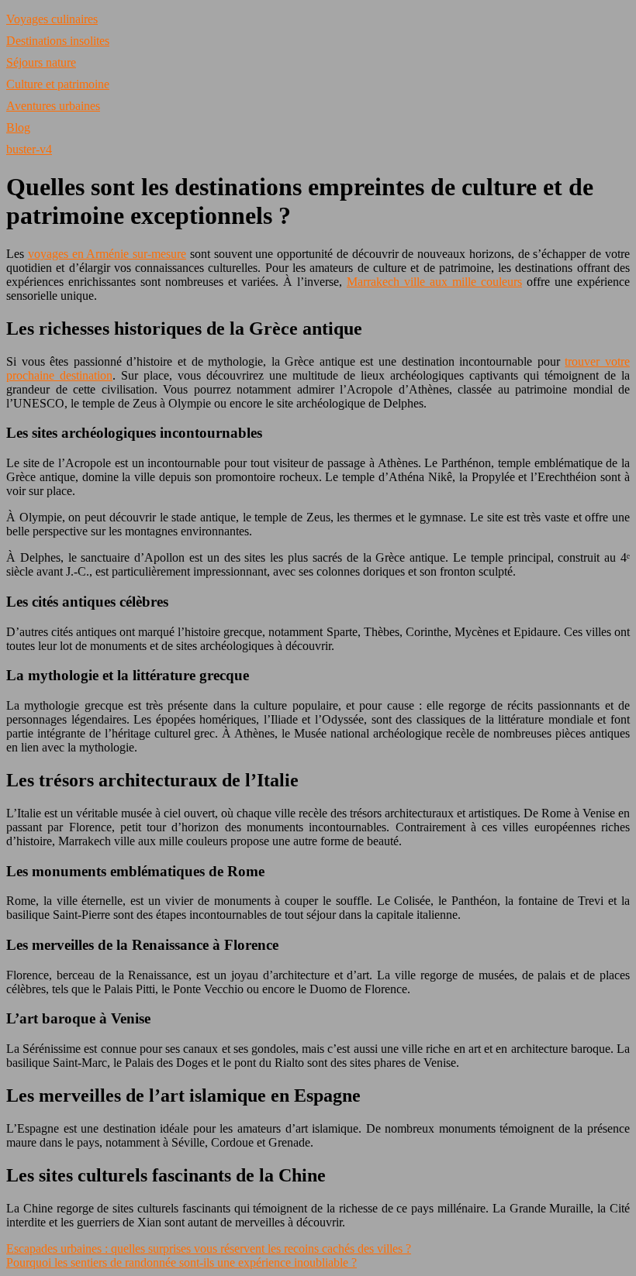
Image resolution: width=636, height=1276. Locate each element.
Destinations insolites (57, 40)
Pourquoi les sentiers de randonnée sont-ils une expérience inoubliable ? (181, 1262)
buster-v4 (29, 149)
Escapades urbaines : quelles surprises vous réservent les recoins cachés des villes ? (208, 1248)
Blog (18, 127)
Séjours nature (41, 62)
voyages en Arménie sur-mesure (107, 253)
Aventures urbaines (53, 105)
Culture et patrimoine (57, 84)
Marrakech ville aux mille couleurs (434, 281)
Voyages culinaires (52, 19)
